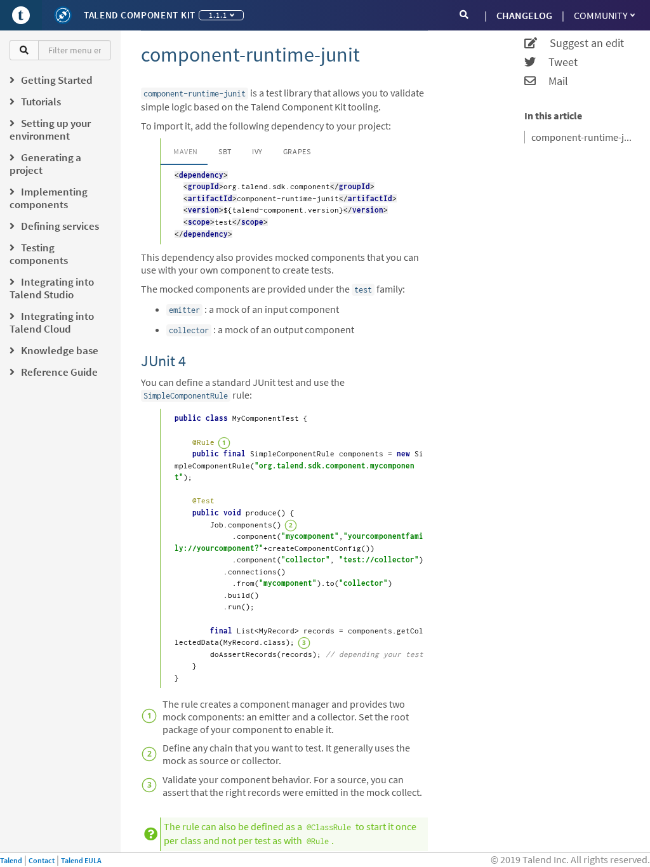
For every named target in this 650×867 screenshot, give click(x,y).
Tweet (557, 62)
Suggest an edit (580, 43)
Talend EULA (81, 860)
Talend (11, 860)
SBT (225, 151)
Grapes (297, 151)
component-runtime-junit (582, 137)
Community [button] (601, 15)
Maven (185, 151)
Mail (552, 81)
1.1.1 (218, 15)
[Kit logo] (63, 15)
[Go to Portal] (21, 15)
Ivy (257, 151)
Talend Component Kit (140, 15)
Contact (42, 860)
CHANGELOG (524, 15)
